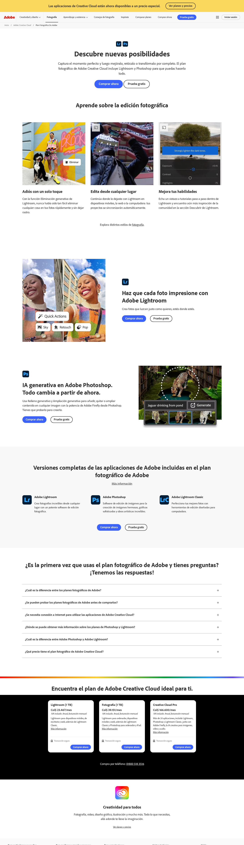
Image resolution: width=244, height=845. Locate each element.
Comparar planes (143, 17)
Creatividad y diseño (29, 17)
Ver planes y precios (180, 5)
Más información (122, 483)
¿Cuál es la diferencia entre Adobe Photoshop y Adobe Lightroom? (66, 639)
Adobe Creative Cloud (22, 25)
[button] (217, 17)
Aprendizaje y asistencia (74, 17)
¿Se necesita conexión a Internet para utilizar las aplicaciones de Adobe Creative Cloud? (79, 615)
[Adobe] (9, 17)
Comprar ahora (165, 17)
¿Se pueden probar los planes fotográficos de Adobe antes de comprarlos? (71, 602)
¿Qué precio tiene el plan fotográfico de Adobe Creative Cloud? (64, 651)
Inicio (6, 25)
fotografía (138, 225)
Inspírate (125, 17)
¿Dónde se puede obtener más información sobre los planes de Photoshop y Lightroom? (80, 627)
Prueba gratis (136, 84)
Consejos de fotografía (104, 17)
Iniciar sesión (230, 17)
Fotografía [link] (52, 17)
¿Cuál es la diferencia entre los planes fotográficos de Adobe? (63, 590)
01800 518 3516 (135, 764)
